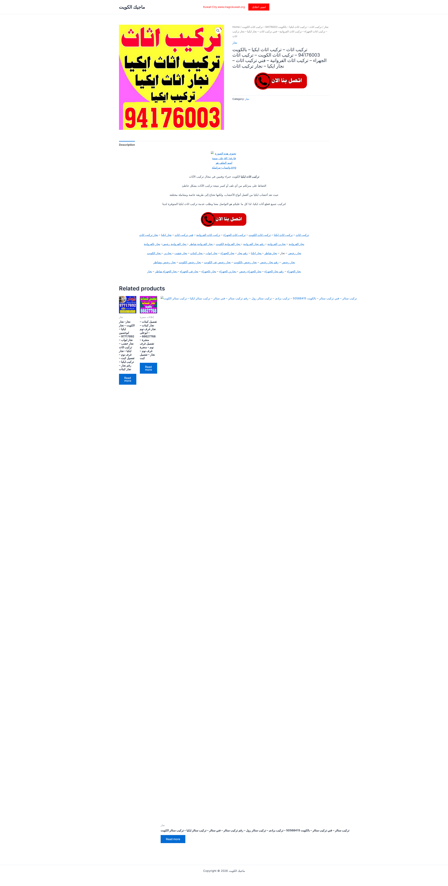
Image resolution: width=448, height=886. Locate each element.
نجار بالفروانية (152, 244)
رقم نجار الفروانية (254, 244)
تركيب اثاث (302, 235)
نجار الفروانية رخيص (174, 244)
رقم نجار (242, 253)
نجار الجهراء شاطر (166, 271)
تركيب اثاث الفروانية (208, 235)
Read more (127, 379)
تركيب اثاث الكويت (260, 235)
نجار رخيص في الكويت (217, 262)
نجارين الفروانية (276, 244)
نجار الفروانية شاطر (201, 244)
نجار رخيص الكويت (190, 262)
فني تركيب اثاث (184, 235)
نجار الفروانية (296, 244)
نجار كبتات (196, 253)
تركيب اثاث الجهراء (234, 235)
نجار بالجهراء (208, 271)
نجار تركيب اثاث (148, 235)
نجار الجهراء (227, 253)
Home (236, 27)
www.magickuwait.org (231, 7)
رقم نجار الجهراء (274, 271)
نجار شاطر (270, 253)
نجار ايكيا (166, 235)
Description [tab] (127, 144)
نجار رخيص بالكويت (245, 262)
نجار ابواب (211, 253)
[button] (258, 7)
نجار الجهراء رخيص (250, 271)
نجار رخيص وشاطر (164, 262)
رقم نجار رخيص (269, 262)
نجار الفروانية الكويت (228, 244)
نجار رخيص (294, 253)
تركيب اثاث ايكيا (283, 235)
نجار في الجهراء (189, 271)
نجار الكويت (154, 253)
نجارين (168, 253)
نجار (326, 27)
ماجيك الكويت (132, 7)
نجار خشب (180, 253)
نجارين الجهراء (228, 271)
